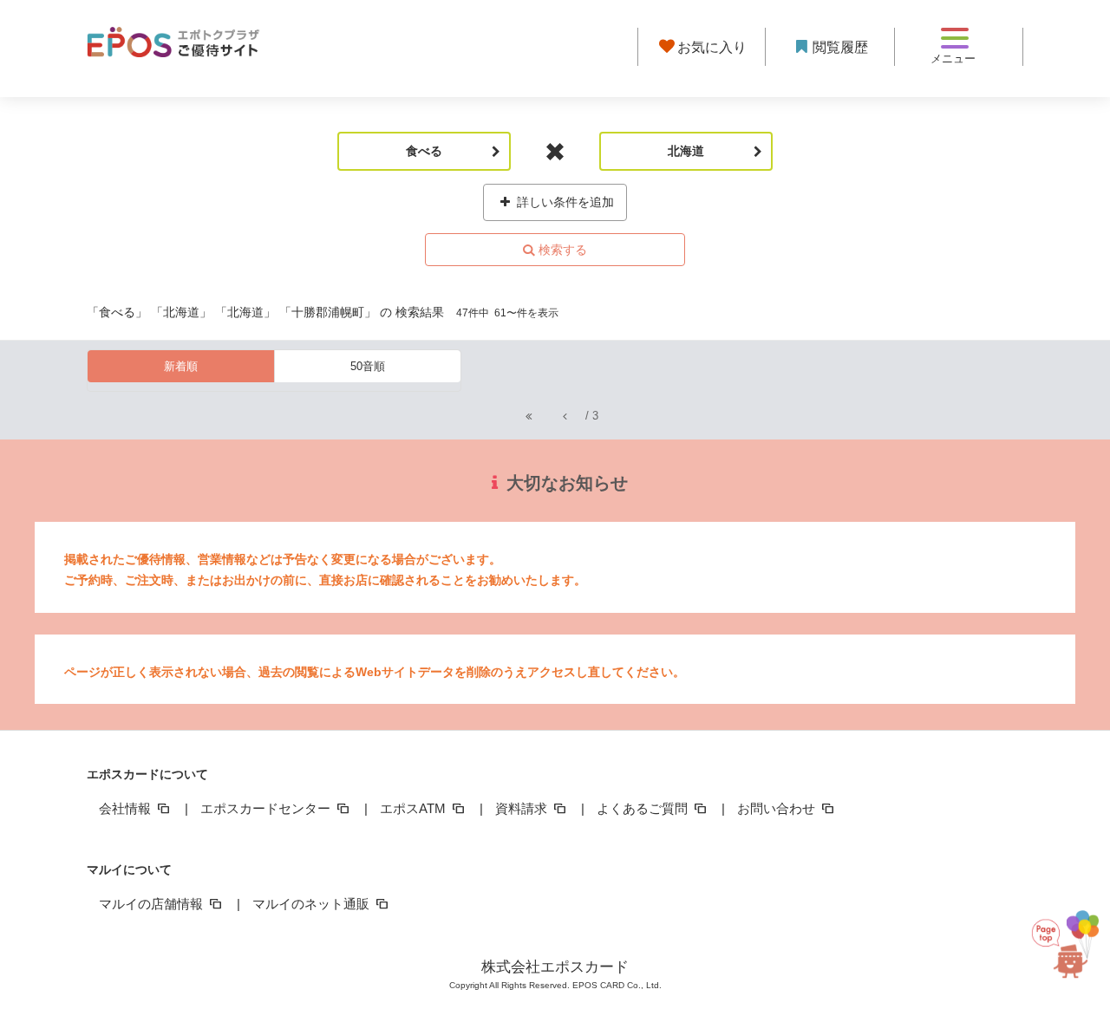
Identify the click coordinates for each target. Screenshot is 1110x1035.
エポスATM (414, 808)
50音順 (367, 366)
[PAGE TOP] (1067, 946)
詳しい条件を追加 (563, 202)
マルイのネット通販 (312, 903)
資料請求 (523, 808)
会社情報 (126, 808)
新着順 (181, 366)
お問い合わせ (778, 808)
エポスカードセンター (267, 808)
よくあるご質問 (644, 808)
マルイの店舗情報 (152, 903)
